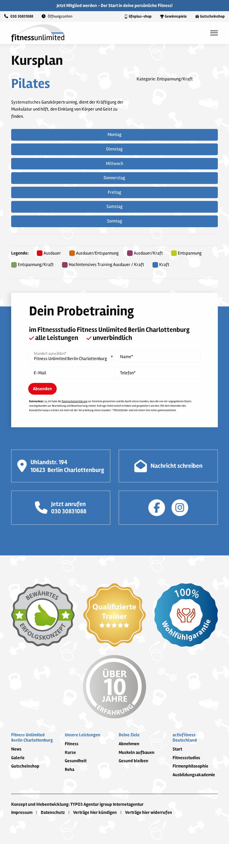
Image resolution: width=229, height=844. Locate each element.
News (16, 749)
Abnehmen (129, 744)
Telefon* (127, 373)
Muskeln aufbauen (136, 752)
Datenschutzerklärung (74, 401)
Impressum (21, 812)
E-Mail (40, 373)
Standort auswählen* (50, 353)
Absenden (42, 389)
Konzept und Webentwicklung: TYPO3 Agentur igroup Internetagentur (77, 804)
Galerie (18, 758)
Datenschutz (53, 812)
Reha (69, 769)
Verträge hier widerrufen (148, 812)
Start (177, 749)
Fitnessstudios (186, 758)
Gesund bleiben (133, 761)
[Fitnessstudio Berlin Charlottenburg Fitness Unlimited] (37, 32)
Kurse (70, 752)
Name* (126, 356)
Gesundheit (76, 761)
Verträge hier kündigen (95, 812)
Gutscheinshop (25, 766)
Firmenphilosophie (190, 766)
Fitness (71, 744)
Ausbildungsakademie (194, 775)
